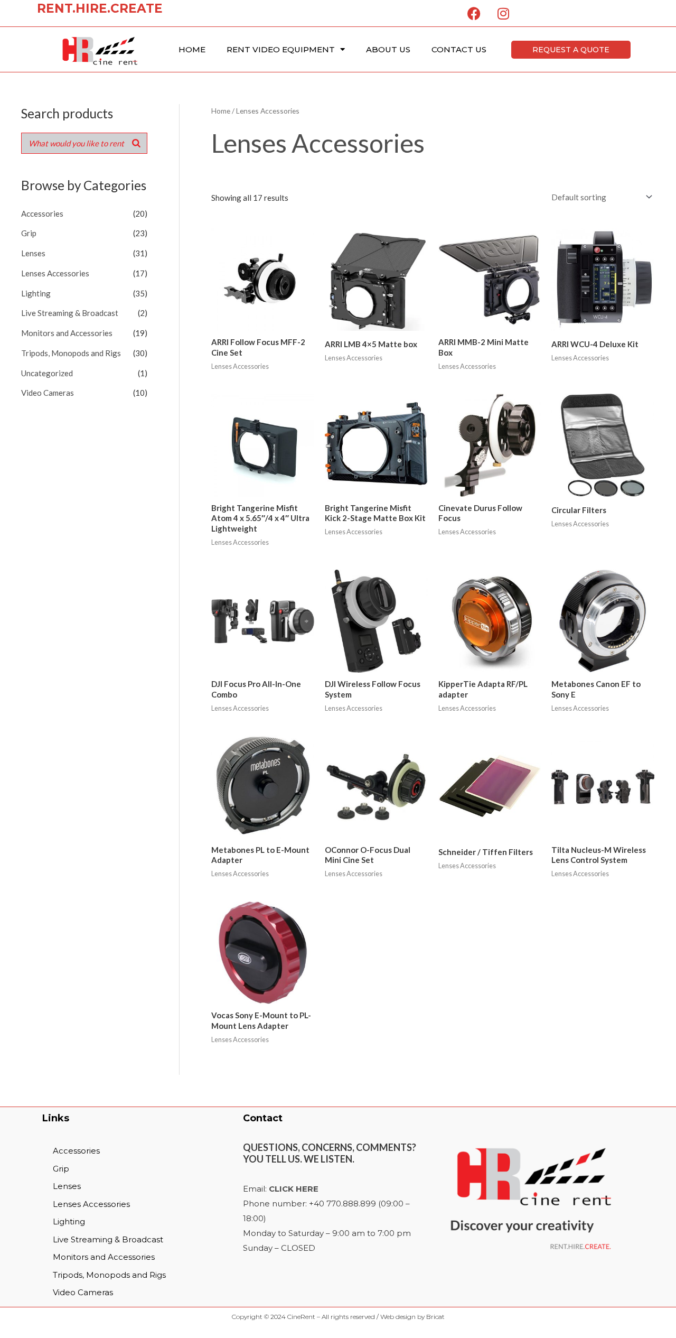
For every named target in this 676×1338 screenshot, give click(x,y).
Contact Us (458, 49)
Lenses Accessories (55, 273)
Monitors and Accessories (66, 333)
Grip (28, 233)
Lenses (33, 253)
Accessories (42, 213)
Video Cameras (47, 392)
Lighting (36, 293)
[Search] (136, 143)
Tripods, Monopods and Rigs (71, 353)
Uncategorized (47, 373)
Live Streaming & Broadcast (69, 313)
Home (192, 49)
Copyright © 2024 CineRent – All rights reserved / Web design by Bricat (338, 1317)
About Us (388, 49)
